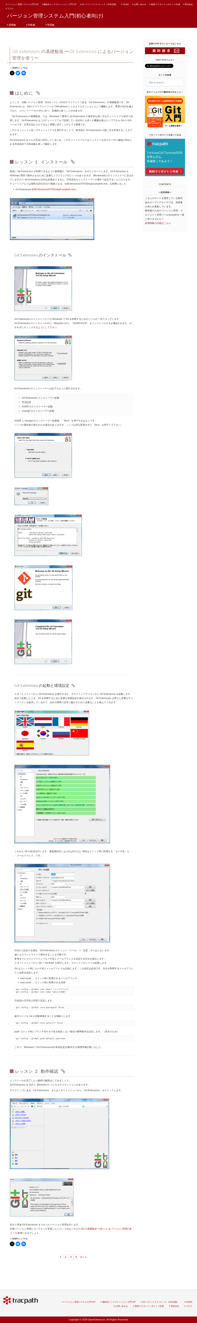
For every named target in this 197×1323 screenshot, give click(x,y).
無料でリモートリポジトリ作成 (165, 4)
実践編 (50, 25)
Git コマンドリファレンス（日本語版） (99, 4)
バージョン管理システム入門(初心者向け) (56, 15)
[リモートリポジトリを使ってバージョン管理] (165, 157)
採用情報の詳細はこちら (158, 223)
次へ (82, 1257)
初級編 (31, 25)
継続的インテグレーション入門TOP (60, 4)
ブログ (10, 8)
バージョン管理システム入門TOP (23, 4)
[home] (20, 1300)
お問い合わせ (140, 4)
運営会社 (189, 4)
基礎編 (12, 25)
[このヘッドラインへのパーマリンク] (37, 93)
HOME (126, 4)
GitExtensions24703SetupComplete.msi (53, 189)
